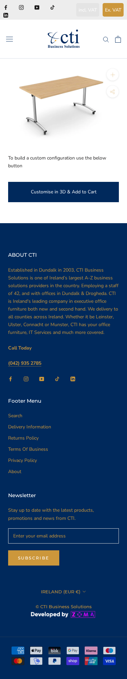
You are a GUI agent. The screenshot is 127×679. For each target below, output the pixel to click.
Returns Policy (23, 438)
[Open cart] (118, 39)
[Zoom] (113, 75)
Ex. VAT (113, 10)
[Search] (106, 39)
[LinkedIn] (5, 15)
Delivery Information (29, 427)
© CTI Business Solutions (64, 606)
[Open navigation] (9, 39)
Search (15, 415)
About (14, 471)
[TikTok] (52, 7)
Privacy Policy (22, 460)
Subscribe (33, 557)
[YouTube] (37, 7)
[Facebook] (5, 7)
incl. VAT (88, 10)
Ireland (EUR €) (60, 591)
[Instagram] (21, 7)
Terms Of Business (28, 449)
